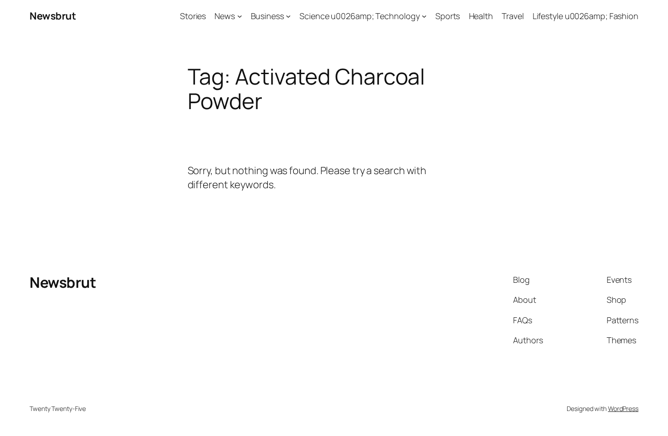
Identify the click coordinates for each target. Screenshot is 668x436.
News (224, 15)
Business (267, 15)
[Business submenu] (288, 16)
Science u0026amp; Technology (359, 15)
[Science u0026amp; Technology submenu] (424, 16)
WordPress (623, 408)
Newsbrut (53, 16)
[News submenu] (239, 16)
